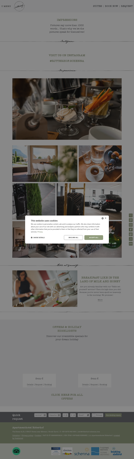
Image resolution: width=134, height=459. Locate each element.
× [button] (105, 218)
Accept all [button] (93, 237)
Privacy (40, 232)
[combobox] (103, 218)
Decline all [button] (73, 237)
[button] (38, 237)
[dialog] (67, 229)
